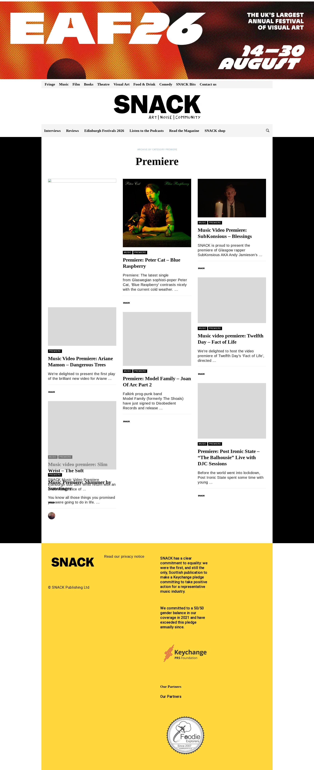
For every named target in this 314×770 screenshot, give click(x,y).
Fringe (50, 84)
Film (76, 84)
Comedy (165, 84)
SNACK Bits (186, 84)
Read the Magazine (184, 131)
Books (88, 84)
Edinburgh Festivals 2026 (104, 131)
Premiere (140, 252)
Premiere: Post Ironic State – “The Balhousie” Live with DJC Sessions (228, 457)
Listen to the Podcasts (147, 131)
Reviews (72, 131)
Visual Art (122, 84)
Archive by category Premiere (157, 149)
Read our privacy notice (124, 556)
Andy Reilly (66, 514)
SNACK (138, 301)
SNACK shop (215, 131)
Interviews (52, 131)
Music (64, 84)
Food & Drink (144, 84)
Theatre (103, 84)
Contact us (208, 84)
